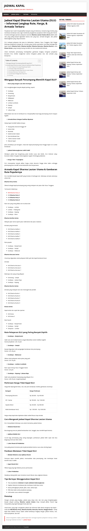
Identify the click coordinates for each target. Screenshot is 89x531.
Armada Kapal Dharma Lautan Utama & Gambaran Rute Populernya (23, 65)
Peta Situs (34, 14)
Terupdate (26, 527)
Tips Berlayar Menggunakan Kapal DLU (18, 73)
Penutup (11, 75)
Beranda (6, 14)
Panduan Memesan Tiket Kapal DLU (17, 72)
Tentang (25, 14)
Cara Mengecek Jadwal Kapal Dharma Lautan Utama (21, 70)
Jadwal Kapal (15, 14)
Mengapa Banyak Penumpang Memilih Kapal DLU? (19, 63)
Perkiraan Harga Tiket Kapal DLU (16, 68)
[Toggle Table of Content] (39, 60)
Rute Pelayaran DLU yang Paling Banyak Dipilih (20, 67)
